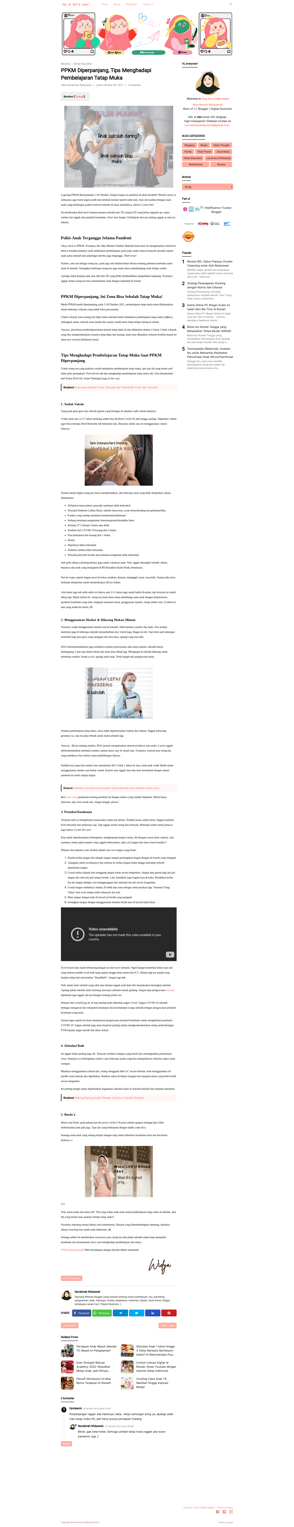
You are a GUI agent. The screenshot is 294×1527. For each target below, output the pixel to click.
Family (188, 151)
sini (199, 117)
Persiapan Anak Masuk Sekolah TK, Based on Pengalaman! (96, 1348)
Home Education (72, 1278)
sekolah (170, 990)
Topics (146, 4)
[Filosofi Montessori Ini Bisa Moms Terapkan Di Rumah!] (67, 1383)
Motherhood (195, 164)
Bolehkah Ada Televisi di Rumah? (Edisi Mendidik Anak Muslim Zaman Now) (116, 788)
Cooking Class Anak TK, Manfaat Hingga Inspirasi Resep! (152, 1383)
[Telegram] (120, 1313)
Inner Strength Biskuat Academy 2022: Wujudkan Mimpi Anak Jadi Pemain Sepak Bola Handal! (93, 1367)
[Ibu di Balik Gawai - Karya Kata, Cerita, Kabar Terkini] (76, 4)
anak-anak (71, 797)
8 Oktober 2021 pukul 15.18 (97, 1408)
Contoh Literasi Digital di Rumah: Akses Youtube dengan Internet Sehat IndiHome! (156, 1366)
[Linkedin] (152, 1313)
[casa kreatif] (215, 228)
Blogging (189, 145)
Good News (223, 151)
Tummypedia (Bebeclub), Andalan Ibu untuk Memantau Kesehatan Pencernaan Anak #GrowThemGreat (210, 353)
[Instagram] (231, 1512)
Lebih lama (168, 1325)
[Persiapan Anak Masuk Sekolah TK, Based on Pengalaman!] (67, 1350)
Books (204, 145)
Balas (66, 1443)
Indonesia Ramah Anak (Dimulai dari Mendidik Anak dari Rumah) (116, 387)
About (117, 4)
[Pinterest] (169, 1313)
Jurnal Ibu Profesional (218, 158)
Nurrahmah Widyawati (87, 1291)
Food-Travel (204, 151)
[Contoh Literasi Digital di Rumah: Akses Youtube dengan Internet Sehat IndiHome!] (127, 1367)
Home (105, 4)
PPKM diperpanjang (72, 1249)
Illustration (131, 4)
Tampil (79, 96)
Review (221, 164)
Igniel (230, 1522)
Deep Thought (222, 145)
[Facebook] (218, 1512)
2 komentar (134, 84)
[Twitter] (136, 1313)
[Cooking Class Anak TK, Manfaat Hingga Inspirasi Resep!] (127, 1383)
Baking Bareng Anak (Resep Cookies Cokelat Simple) (109, 1097)
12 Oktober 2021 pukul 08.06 (119, 1426)
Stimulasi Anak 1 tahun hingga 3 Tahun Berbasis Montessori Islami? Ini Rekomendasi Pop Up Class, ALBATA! (155, 1351)
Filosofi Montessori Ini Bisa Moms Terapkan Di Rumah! (93, 1381)
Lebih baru (70, 1325)
